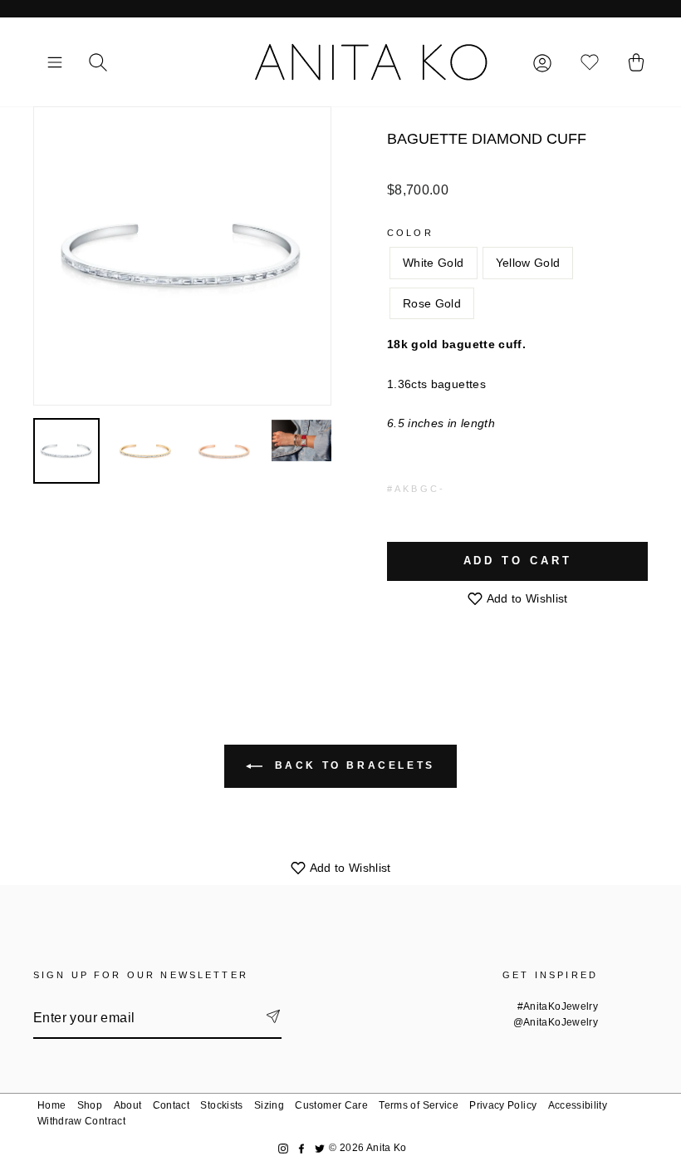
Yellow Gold (528, 262)
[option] (182, 256)
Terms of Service (418, 1105)
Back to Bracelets (352, 765)
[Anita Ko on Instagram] (283, 1148)
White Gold (433, 262)
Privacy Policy (502, 1105)
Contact (171, 1105)
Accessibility (578, 1105)
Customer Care (331, 1105)
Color (410, 233)
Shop (89, 1105)
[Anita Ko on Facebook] (301, 1148)
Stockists (221, 1105)
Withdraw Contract (81, 1121)
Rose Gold (432, 303)
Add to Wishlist (525, 598)
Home (51, 1105)
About (128, 1105)
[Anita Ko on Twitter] (320, 1148)
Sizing (269, 1105)
